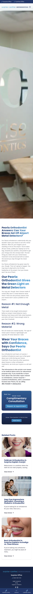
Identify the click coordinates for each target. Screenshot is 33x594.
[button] (29, 7)
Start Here (16, 420)
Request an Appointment (16, 406)
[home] (15, 7)
